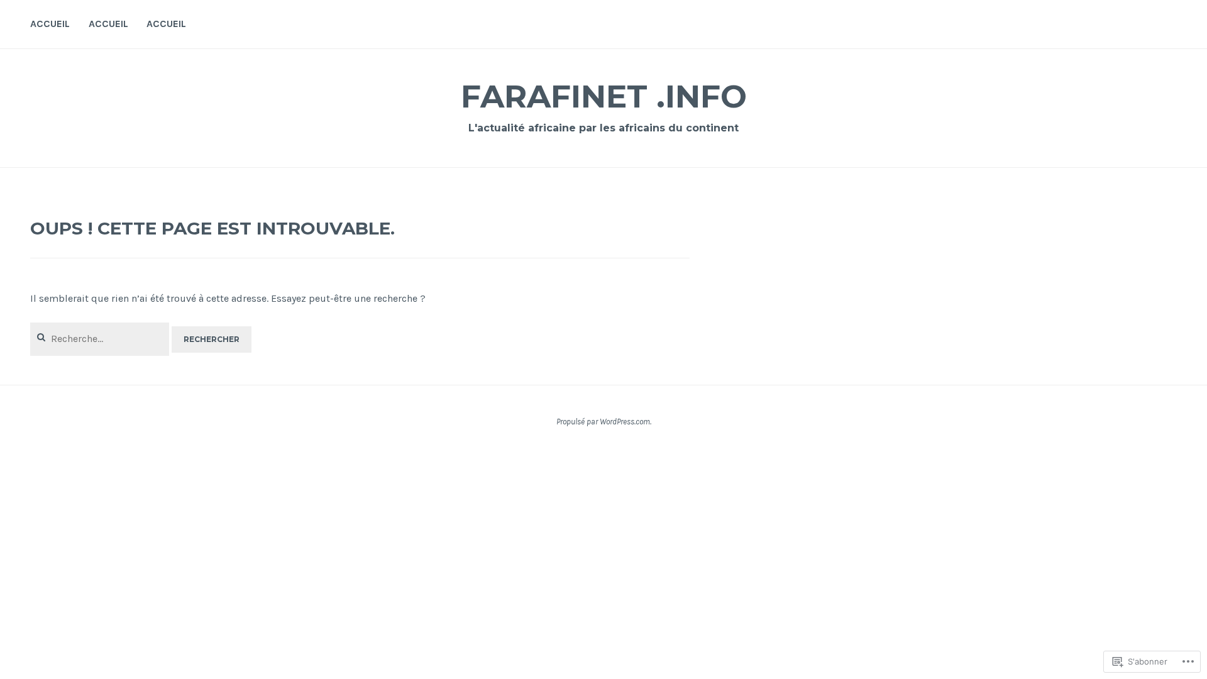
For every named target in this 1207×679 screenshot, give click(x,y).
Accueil (50, 24)
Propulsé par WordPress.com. (603, 421)
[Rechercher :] (101, 339)
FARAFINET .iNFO (604, 96)
